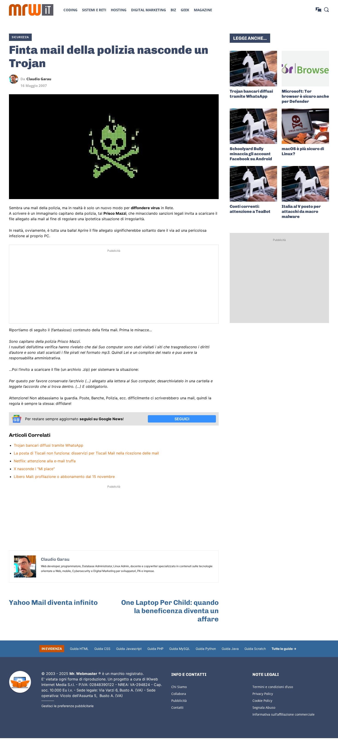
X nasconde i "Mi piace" (34, 468)
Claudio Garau (38, 79)
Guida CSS (102, 649)
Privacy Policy (262, 693)
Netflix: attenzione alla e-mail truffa (45, 461)
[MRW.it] (31, 10)
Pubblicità (179, 700)
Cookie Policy (262, 700)
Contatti (177, 707)
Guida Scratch (255, 649)
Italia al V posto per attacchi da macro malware (301, 211)
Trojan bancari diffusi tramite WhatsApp (48, 445)
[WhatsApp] (193, 79)
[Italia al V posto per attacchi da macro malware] (305, 184)
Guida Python (206, 649)
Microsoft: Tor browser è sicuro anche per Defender (305, 96)
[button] (326, 9)
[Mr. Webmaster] (20, 682)
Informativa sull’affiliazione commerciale (283, 714)
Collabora (178, 693)
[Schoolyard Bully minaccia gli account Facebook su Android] (253, 126)
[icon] (318, 10)
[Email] (214, 79)
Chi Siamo (179, 687)
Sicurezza (20, 37)
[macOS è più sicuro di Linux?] (305, 126)
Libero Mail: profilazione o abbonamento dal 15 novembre (64, 476)
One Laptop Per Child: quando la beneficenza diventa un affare (170, 610)
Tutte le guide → (284, 649)
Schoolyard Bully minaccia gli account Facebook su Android (251, 153)
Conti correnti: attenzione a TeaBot (250, 209)
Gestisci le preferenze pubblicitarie (67, 706)
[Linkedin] (182, 79)
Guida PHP (155, 649)
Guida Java (230, 649)
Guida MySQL (179, 649)
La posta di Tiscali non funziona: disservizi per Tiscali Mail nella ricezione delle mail (86, 453)
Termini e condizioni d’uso (272, 687)
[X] (171, 79)
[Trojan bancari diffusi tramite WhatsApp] (253, 68)
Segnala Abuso (263, 707)
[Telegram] (203, 79)
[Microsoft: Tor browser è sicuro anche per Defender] (305, 68)
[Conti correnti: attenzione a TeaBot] (253, 184)
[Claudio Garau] (14, 79)
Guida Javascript (129, 649)
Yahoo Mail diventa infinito (53, 602)
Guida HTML (79, 649)
